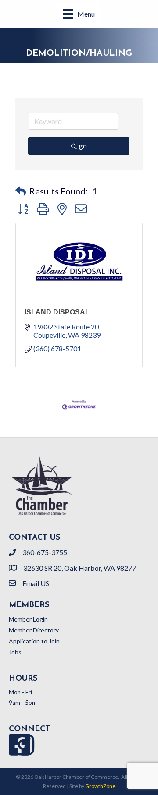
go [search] (83, 145)
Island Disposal (57, 312)
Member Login (28, 619)
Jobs (15, 652)
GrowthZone (100, 786)
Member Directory (34, 630)
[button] (20, 191)
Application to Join (34, 641)
